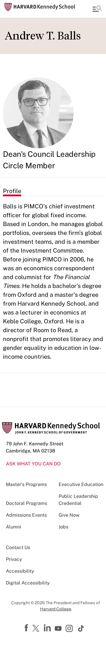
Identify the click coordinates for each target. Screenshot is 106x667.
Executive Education (81, 484)
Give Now (69, 515)
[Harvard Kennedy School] (39, 7)
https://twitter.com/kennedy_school (36, 629)
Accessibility (20, 571)
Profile (12, 191)
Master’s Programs (26, 484)
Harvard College (55, 609)
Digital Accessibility (28, 583)
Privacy (14, 559)
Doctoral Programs (26, 503)
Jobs (63, 527)
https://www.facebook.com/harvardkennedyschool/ (27, 628)
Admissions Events (26, 515)
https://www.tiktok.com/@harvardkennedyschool (81, 628)
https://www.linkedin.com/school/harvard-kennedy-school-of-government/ (48, 628)
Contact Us (18, 547)
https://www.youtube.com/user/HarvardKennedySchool (58, 628)
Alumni (13, 527)
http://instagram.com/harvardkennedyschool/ (70, 629)
